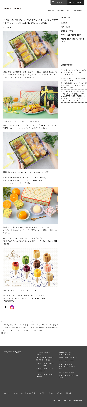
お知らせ (50, 393)
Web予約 (59, 2)
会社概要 (68, 393)
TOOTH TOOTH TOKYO (68, 372)
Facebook (5, 307)
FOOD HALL (65, 27)
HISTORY (51, 10)
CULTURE (65, 23)
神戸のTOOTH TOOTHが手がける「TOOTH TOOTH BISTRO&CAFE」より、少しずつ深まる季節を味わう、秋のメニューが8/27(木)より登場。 (74, 83)
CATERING (78, 10)
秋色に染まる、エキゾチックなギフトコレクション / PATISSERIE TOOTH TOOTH (73, 72)
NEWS (69, 10)
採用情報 (59, 393)
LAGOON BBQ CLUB (66, 361)
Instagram (12, 307)
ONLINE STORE (67, 31)
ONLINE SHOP (19, 393)
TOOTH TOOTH (20, 352)
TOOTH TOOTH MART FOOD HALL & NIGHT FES (67, 366)
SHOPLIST (61, 10)
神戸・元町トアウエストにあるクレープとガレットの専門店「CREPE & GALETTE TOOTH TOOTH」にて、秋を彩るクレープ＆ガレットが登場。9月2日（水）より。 (73, 96)
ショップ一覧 (31, 393)
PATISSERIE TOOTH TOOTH (72, 35)
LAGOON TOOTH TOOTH (68, 357)
